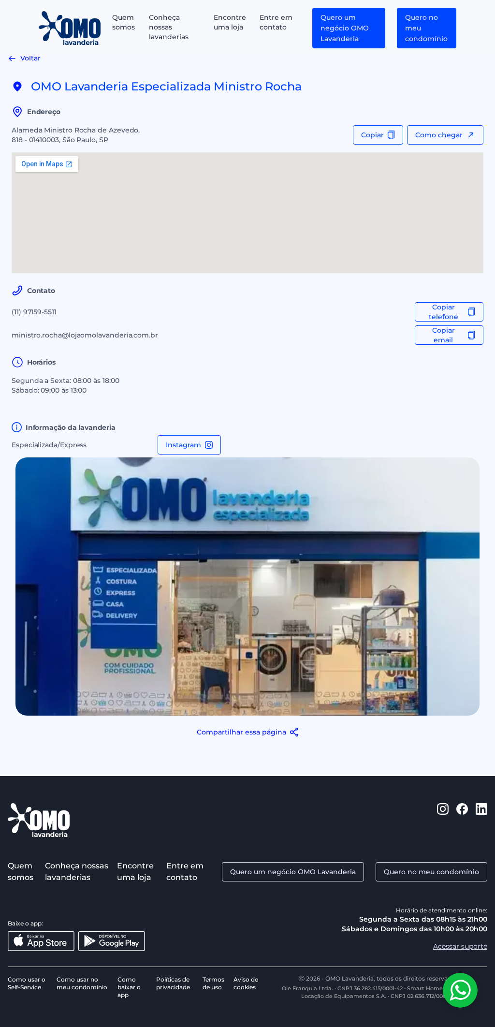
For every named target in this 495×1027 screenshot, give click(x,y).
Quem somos (123, 22)
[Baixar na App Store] (41, 941)
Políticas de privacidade (173, 983)
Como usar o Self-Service (26, 983)
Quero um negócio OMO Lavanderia (344, 28)
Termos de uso (213, 983)
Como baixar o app (129, 987)
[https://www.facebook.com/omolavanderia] (462, 820)
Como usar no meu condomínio (82, 983)
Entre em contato (276, 22)
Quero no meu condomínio (426, 28)
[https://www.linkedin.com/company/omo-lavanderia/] (481, 820)
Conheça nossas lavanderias (169, 27)
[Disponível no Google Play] (111, 941)
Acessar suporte (460, 946)
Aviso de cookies (245, 983)
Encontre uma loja (230, 22)
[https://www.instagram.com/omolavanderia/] (443, 820)
